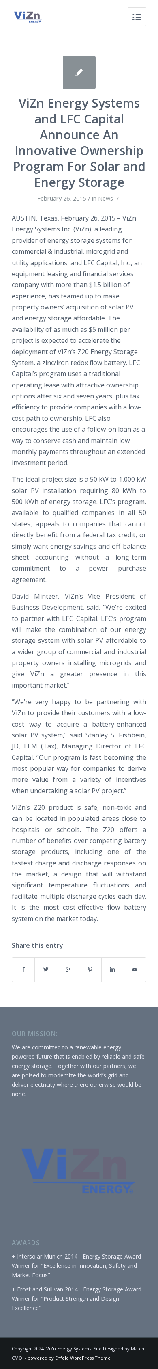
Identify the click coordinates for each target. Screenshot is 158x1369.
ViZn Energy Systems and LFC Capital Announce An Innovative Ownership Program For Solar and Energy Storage (79, 142)
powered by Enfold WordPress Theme (69, 1358)
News (105, 198)
